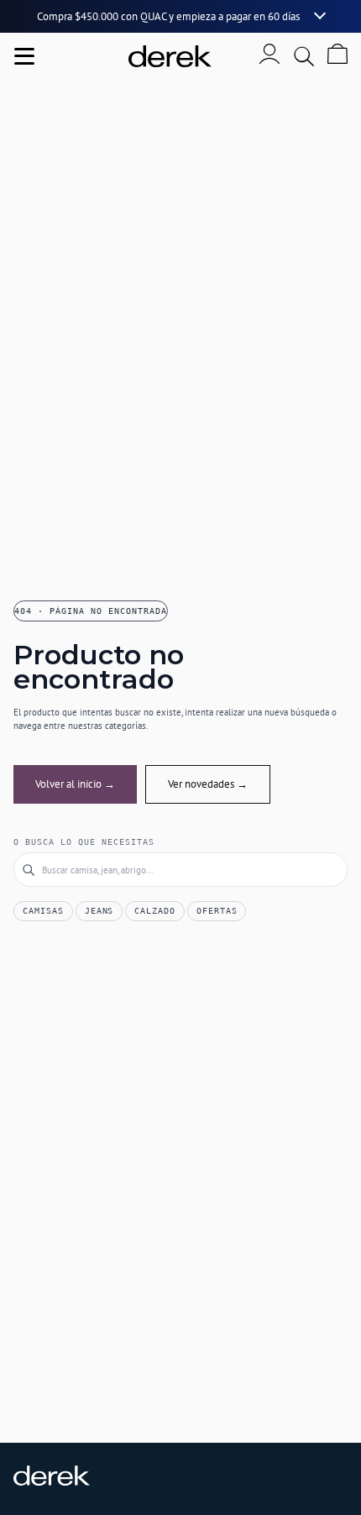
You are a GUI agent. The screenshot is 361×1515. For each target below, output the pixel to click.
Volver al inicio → (75, 784)
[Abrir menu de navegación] (24, 56)
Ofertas (217, 910)
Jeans (99, 910)
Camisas (43, 910)
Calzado (154, 910)
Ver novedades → (208, 784)
